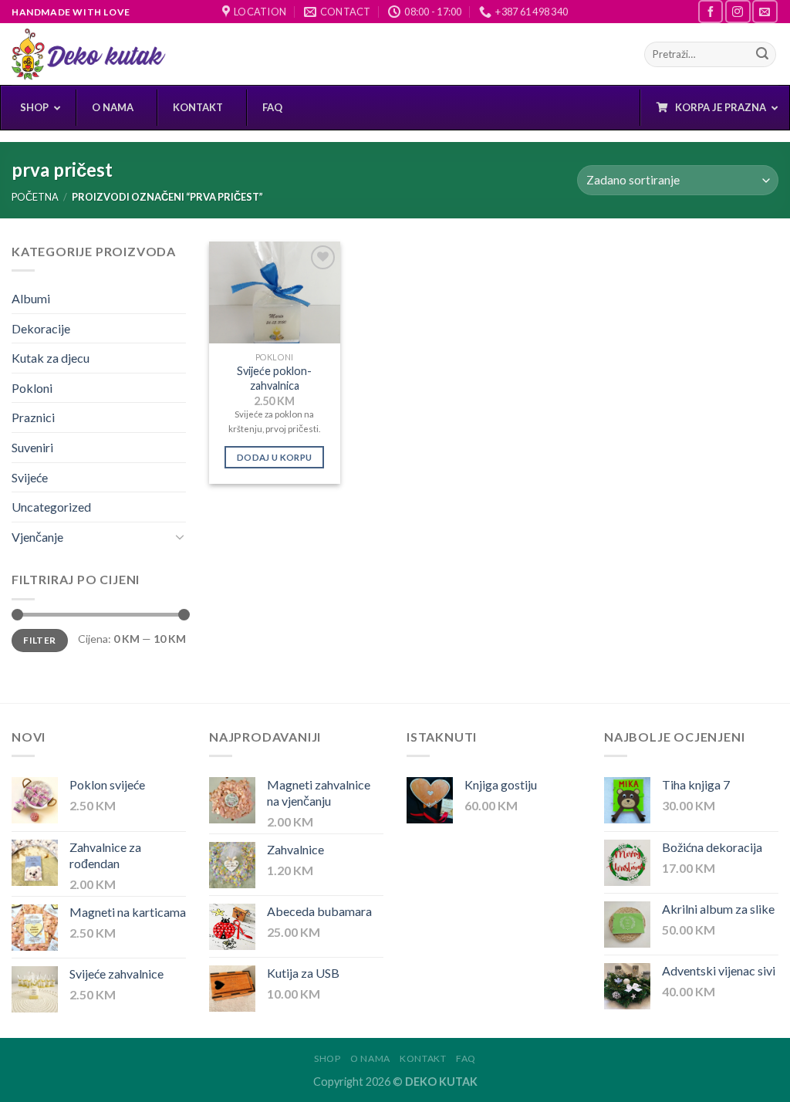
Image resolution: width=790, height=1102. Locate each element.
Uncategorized (51, 506)
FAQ (466, 1058)
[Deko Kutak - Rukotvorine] (89, 54)
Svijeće (30, 477)
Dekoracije (41, 328)
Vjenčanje (37, 536)
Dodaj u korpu (274, 457)
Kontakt (423, 1058)
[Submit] (762, 55)
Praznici (33, 417)
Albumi (31, 298)
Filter (39, 640)
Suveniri (32, 447)
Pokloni (32, 387)
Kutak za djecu (50, 357)
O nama (370, 1058)
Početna (35, 197)
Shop (327, 1058)
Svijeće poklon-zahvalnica (274, 378)
